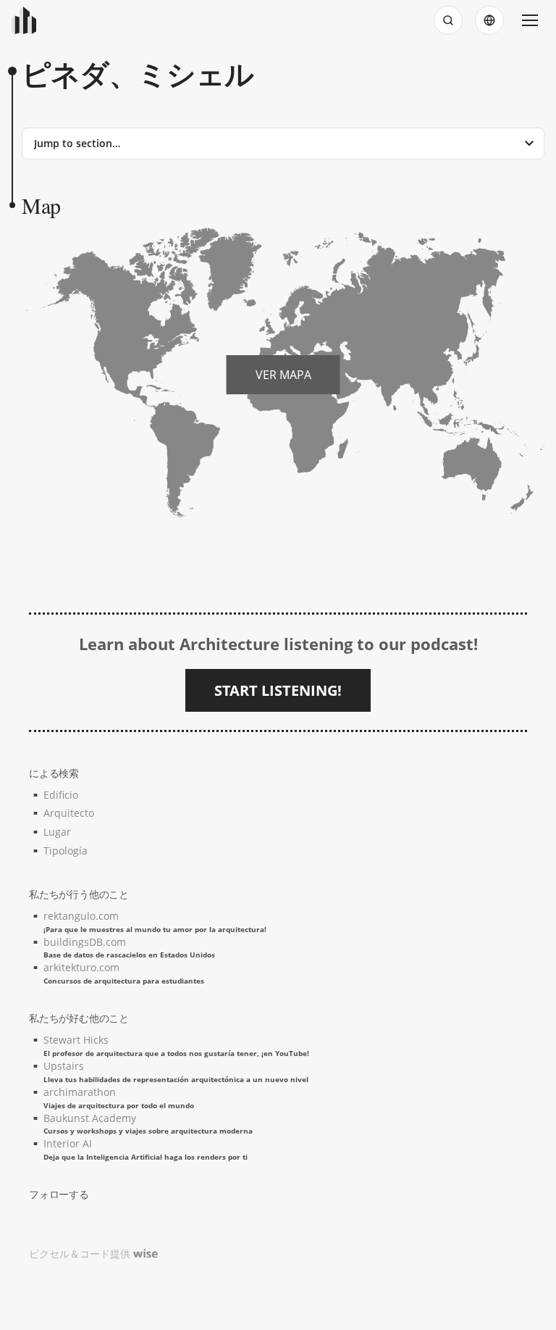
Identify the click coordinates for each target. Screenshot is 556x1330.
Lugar (57, 832)
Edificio (60, 795)
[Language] (489, 20)
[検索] (448, 20)
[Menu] (529, 20)
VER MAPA (283, 375)
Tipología (65, 850)
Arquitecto (68, 813)
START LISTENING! (278, 690)
